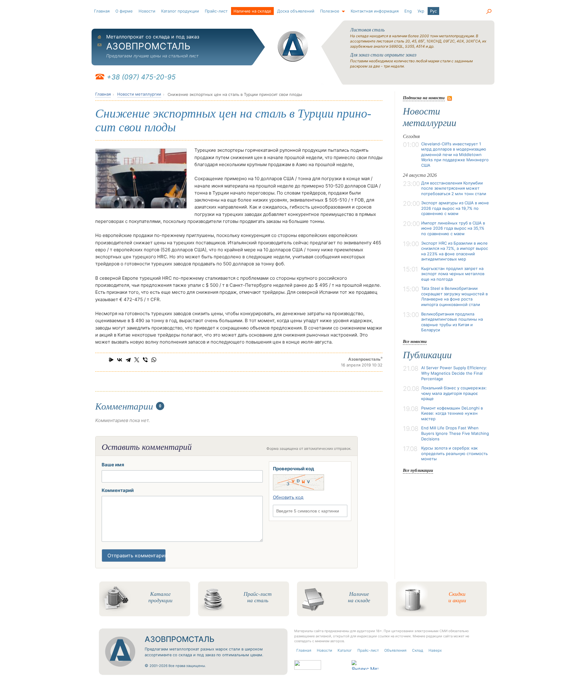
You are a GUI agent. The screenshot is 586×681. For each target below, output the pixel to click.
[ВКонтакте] (119, 359)
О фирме (124, 11)
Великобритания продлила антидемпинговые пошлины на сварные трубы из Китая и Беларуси (452, 322)
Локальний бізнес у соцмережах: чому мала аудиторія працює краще (454, 393)
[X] (136, 359)
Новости (147, 11)
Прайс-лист (216, 11)
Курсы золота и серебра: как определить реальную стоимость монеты (454, 453)
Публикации (427, 354)
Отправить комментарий (136, 555)
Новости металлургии (139, 94)
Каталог (345, 650)
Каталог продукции (180, 11)
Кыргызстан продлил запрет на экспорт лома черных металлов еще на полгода (452, 274)
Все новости (415, 341)
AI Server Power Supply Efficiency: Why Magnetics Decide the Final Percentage (454, 373)
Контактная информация (375, 11)
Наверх (435, 650)
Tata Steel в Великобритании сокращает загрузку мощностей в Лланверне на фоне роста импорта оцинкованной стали (454, 296)
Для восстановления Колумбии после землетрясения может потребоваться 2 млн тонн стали (453, 188)
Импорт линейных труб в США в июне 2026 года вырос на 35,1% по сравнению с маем (453, 228)
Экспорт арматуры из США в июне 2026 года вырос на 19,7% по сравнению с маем (455, 208)
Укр (421, 11)
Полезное (329, 11)
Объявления (395, 650)
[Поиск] (488, 11)
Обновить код (288, 497)
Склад (417, 650)
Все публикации (418, 470)
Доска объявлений (295, 11)
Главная (102, 11)
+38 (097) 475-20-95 (141, 77)
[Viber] (145, 359)
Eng (408, 11)
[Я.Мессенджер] (111, 359)
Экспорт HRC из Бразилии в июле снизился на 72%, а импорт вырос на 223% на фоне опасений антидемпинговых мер (454, 251)
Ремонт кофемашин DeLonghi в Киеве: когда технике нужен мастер (452, 413)
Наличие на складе (252, 11)
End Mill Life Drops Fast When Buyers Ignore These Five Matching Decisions (455, 433)
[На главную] (293, 46)
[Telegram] (128, 359)
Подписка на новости (424, 97)
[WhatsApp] (153, 359)
